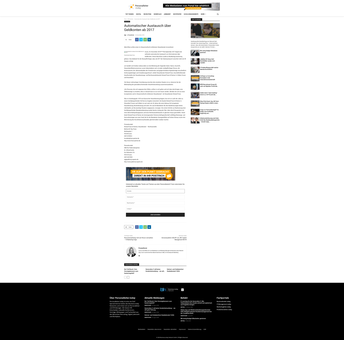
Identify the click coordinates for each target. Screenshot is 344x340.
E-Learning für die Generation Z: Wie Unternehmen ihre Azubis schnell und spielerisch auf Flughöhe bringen (196, 303)
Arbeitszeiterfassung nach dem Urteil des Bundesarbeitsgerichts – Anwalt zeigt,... (210, 120)
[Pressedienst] (125, 35)
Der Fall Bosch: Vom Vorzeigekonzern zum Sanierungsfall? (131, 271)
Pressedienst (131, 35)
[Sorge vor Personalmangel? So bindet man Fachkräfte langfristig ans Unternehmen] (195, 112)
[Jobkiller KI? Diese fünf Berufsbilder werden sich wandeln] (195, 61)
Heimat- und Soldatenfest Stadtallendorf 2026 (159, 315)
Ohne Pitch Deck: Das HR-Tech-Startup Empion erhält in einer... (209, 102)
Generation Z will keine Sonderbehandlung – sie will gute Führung (159, 309)
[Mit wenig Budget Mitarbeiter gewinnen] (195, 53)
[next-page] (128, 277)
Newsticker (130, 19)
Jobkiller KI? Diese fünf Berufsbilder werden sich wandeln (207, 61)
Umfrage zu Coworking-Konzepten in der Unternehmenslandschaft (207, 77)
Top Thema (193, 80)
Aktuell (192, 37)
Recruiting (193, 105)
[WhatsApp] (145, 39)
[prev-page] (125, 277)
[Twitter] (141, 39)
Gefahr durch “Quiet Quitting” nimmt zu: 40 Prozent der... (208, 93)
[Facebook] (137, 39)
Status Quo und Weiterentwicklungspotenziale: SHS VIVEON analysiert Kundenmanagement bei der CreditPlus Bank (196, 311)
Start (125, 19)
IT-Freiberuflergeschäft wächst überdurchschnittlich (209, 68)
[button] (218, 14)
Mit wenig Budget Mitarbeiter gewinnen (193, 318)
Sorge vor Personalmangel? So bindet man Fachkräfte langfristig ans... (209, 111)
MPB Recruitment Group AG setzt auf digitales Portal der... (209, 85)
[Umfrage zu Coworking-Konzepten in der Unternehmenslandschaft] (195, 78)
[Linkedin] (149, 39)
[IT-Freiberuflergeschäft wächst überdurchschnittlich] (195, 70)
